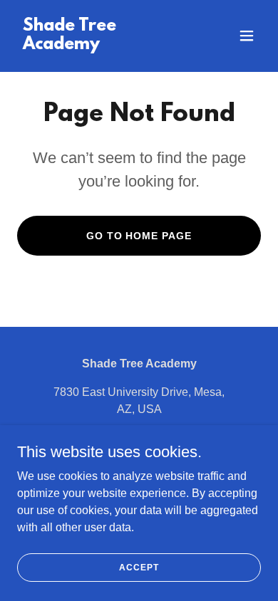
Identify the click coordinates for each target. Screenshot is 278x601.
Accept (138, 567)
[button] (246, 35)
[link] (102, 45)
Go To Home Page (139, 235)
